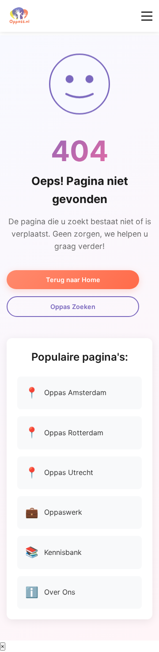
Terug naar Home (73, 279)
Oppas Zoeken (72, 306)
